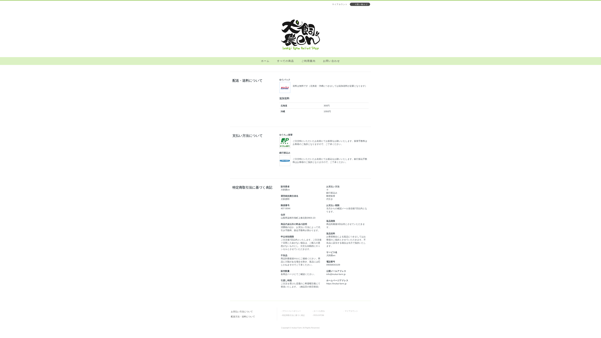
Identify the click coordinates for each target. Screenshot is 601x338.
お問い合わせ (331, 60)
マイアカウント (351, 311)
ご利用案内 (308, 60)
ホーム (265, 60)
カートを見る (319, 311)
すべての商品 (285, 60)
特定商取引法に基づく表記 (293, 315)
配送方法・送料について (243, 316)
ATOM (321, 315)
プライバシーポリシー (291, 311)
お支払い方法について (242, 311)
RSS (315, 315)
